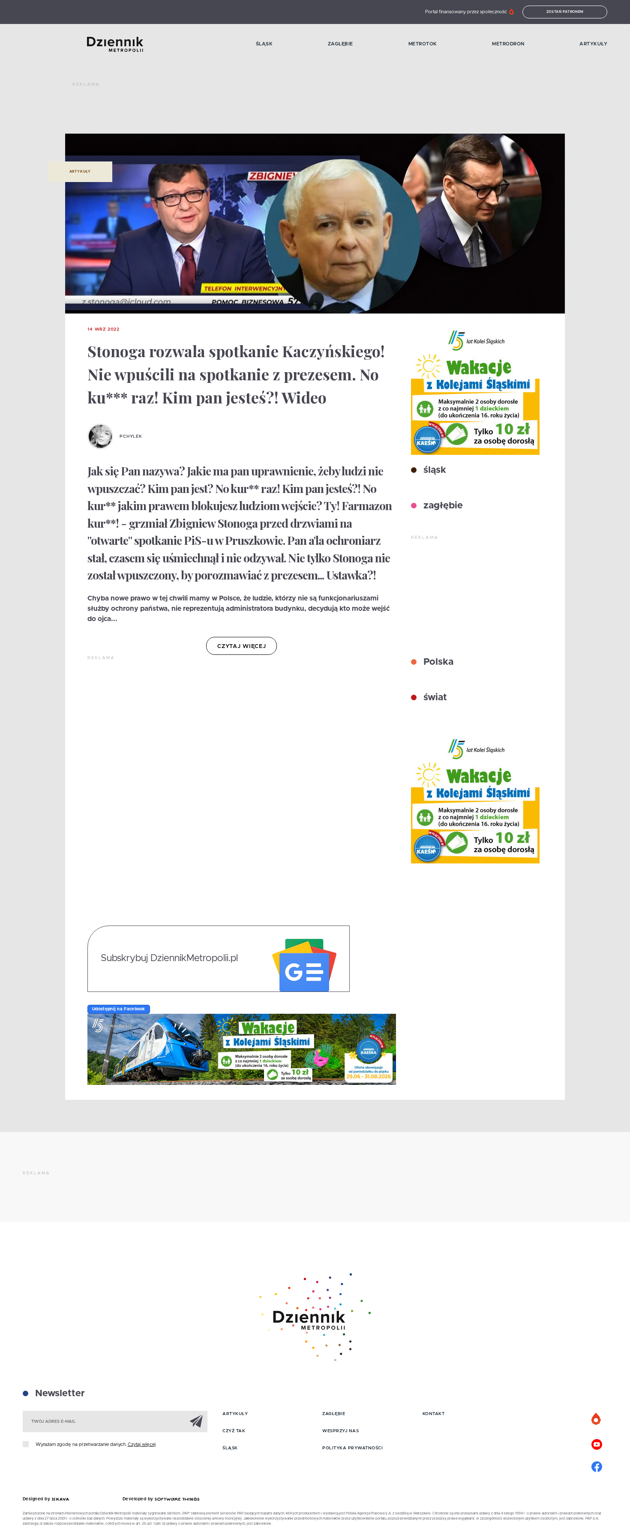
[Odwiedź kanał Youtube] (596, 1443)
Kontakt (434, 1414)
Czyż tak (233, 1431)
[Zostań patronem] (596, 1419)
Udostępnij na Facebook (118, 1009)
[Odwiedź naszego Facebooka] (596, 1465)
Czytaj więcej (142, 1444)
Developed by (139, 1499)
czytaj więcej (241, 646)
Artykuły (593, 44)
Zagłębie (340, 44)
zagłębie (442, 506)
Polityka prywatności (352, 1448)
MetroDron (508, 44)
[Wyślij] (196, 1421)
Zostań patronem (565, 12)
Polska (437, 662)
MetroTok (422, 44)
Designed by (37, 1499)
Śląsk (264, 44)
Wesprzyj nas (340, 1431)
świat (434, 697)
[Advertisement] (228, 111)
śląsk (433, 470)
